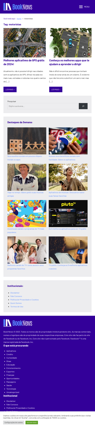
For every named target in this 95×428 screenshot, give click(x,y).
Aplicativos (11, 351)
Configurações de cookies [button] (14, 422)
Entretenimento (13, 368)
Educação (10, 364)
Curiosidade (11, 358)
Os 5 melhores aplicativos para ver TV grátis (67, 229)
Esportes (10, 371)
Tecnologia (11, 389)
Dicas (8, 361)
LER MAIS (9, 89)
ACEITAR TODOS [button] (31, 422)
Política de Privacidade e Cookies (24, 299)
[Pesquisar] (83, 106)
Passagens (11, 382)
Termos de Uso (16, 306)
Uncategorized (12, 392)
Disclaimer (15, 293)
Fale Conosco (16, 296)
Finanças (10, 375)
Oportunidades (12, 378)
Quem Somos (16, 303)
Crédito (9, 354)
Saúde (9, 385)
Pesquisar (11, 101)
